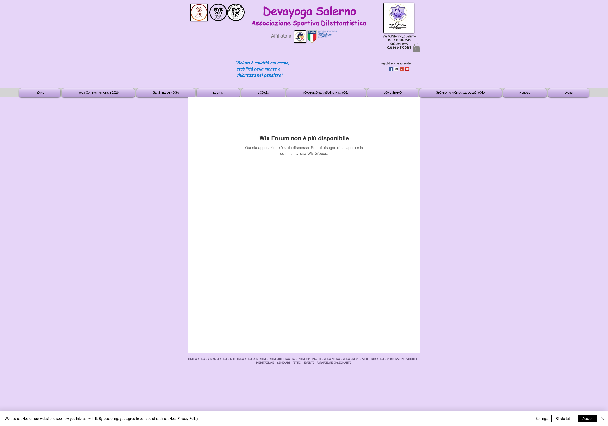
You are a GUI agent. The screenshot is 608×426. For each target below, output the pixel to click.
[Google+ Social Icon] (402, 69)
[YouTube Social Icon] (407, 69)
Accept (587, 418)
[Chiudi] (602, 418)
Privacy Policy (187, 418)
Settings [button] (542, 418)
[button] (416, 47)
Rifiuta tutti (563, 418)
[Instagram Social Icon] (396, 69)
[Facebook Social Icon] (391, 69)
